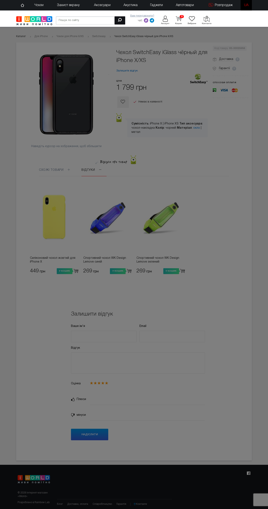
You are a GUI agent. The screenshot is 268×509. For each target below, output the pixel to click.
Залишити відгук (127, 71)
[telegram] (152, 20)
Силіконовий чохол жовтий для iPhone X (52, 260)
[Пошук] (120, 20)
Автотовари (185, 5)
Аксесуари (102, 5)
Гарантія (121, 504)
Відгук (75, 348)
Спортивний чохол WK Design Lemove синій (104, 260)
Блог (60, 504)
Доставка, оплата (77, 504)
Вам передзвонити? (142, 16)
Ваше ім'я (78, 326)
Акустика (131, 5)
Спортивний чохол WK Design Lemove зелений (158, 260)
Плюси (81, 399)
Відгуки (88, 170)
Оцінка (76, 383)
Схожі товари (51, 170)
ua (246, 5)
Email (142, 326)
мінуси (81, 415)
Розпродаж (223, 5)
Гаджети (156, 5)
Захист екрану (68, 5)
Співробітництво (102, 504)
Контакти (141, 504)
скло (196, 128)
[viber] (146, 20)
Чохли (39, 5)
